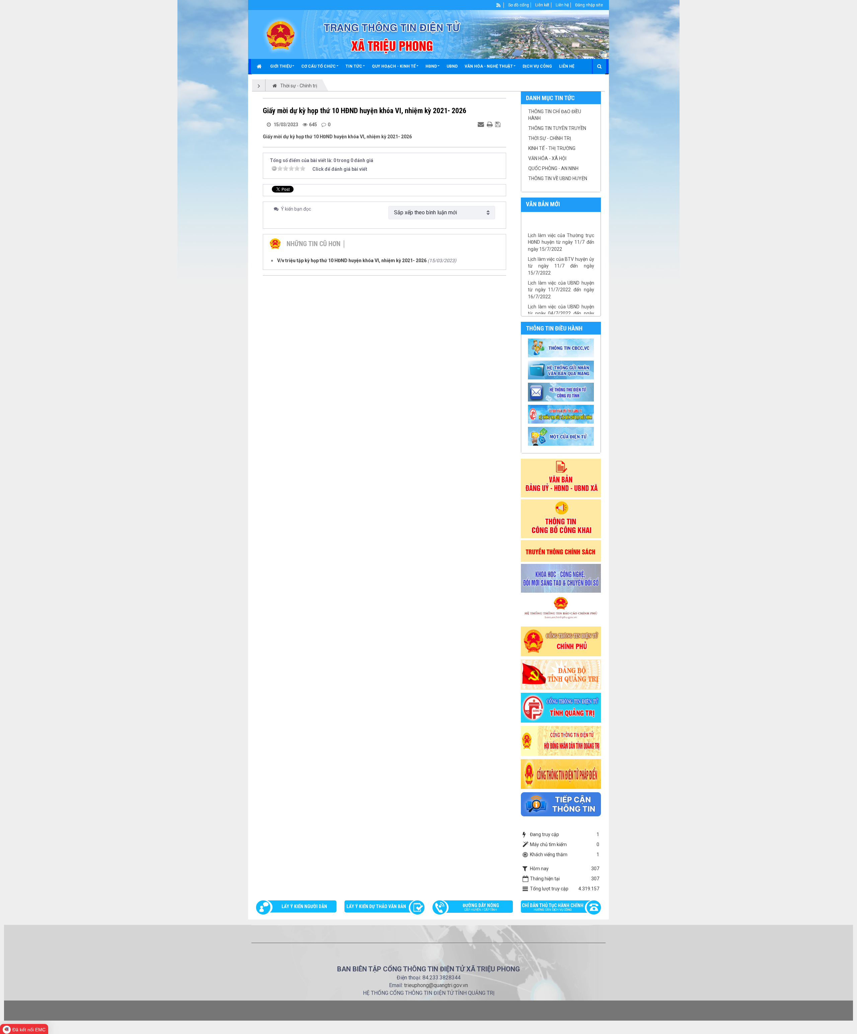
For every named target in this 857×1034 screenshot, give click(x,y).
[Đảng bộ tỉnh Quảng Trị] (561, 674)
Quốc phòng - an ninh (553, 168)
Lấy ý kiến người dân (304, 906)
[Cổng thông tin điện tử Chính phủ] (561, 641)
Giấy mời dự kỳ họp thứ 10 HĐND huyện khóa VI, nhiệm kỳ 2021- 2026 (337, 136)
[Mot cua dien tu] (562, 436)
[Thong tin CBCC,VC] (562, 347)
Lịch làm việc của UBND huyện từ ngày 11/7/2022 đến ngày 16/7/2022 (561, 276)
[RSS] (498, 5)
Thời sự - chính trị (549, 138)
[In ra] (490, 124)
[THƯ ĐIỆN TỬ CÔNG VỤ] (562, 391)
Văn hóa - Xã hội (547, 158)
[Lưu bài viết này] (498, 124)
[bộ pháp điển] (561, 773)
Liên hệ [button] (566, 66)
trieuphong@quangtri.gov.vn (436, 985)
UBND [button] (452, 66)
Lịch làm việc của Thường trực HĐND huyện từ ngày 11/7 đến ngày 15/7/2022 (561, 228)
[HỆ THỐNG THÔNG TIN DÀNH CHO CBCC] (562, 414)
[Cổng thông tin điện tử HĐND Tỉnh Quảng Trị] (561, 740)
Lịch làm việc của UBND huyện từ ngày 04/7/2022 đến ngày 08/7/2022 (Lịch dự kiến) (561, 299)
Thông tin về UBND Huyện (557, 178)
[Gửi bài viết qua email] (482, 124)
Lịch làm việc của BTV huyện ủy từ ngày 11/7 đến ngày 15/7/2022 (561, 252)
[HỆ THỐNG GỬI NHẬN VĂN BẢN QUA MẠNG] (562, 369)
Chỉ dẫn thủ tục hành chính (552, 907)
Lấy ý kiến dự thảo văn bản (376, 906)
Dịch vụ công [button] (537, 66)
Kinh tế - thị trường (551, 148)
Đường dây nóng (481, 907)
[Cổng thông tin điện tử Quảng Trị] (561, 707)
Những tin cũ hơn (313, 244)
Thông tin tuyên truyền (557, 128)
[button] (282, 66)
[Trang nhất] (259, 66)
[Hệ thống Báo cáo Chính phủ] (561, 609)
